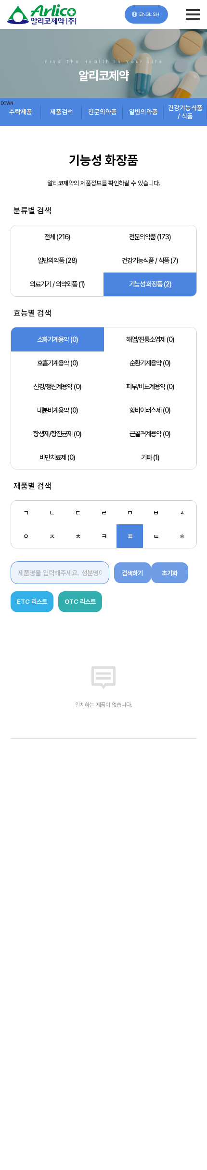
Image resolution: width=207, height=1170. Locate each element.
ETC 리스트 (32, 601)
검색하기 (132, 573)
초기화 (170, 573)
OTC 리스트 (80, 601)
